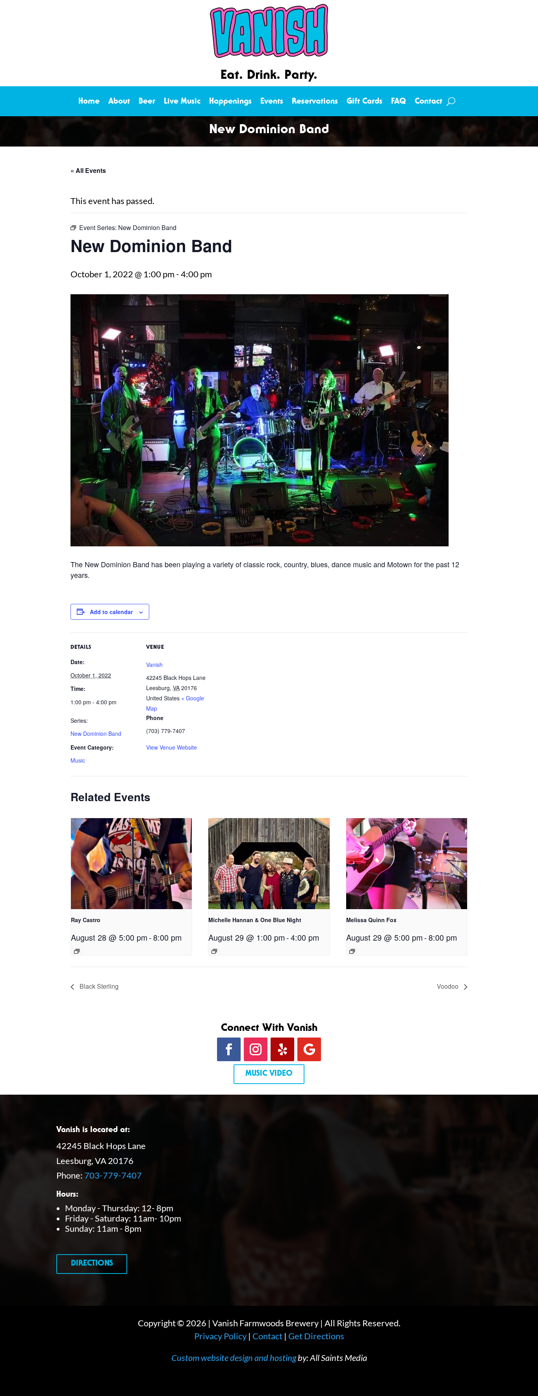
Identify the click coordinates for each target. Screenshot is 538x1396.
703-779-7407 (113, 1175)
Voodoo (448, 986)
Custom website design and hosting (233, 1357)
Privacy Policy (220, 1336)
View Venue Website (171, 747)
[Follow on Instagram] (255, 1049)
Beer (147, 102)
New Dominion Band (95, 733)
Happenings (230, 102)
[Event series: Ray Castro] (77, 951)
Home (89, 102)
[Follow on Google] (309, 1049)
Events (271, 102)
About (119, 102)
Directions (92, 1264)
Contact (428, 102)
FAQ (398, 102)
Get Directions (316, 1336)
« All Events (88, 170)
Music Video (269, 1074)
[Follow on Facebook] (229, 1049)
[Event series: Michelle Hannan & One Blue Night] (214, 951)
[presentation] (131, 863)
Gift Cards (364, 102)
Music (77, 760)
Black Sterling (98, 986)
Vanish (154, 664)
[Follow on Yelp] (282, 1049)
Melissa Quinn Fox (371, 920)
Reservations (315, 102)
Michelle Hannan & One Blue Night (254, 920)
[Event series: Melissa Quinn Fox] (352, 951)
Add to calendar (111, 612)
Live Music (182, 102)
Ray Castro (85, 920)
